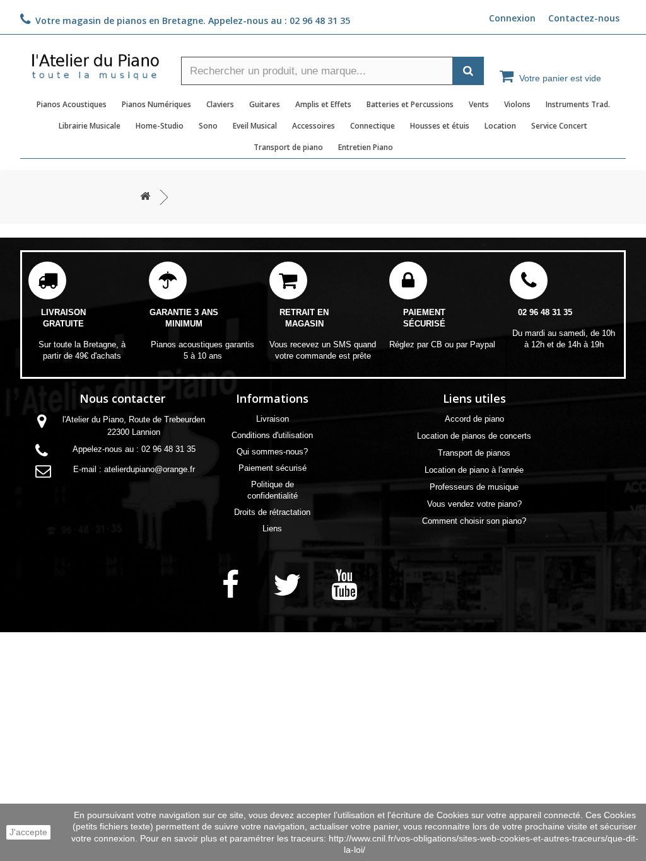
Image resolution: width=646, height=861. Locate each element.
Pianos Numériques (156, 104)
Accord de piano (474, 419)
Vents (479, 104)
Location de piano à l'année (474, 470)
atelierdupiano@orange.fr (149, 469)
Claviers (220, 104)
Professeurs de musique (474, 487)
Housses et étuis (439, 125)
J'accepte (28, 832)
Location (500, 125)
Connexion (512, 18)
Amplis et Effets (323, 104)
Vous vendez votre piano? (474, 504)
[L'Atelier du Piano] (96, 63)
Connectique (372, 125)
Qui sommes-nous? (272, 451)
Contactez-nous (584, 18)
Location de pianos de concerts (474, 436)
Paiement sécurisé (272, 468)
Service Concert (559, 125)
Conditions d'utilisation (272, 435)
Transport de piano (288, 147)
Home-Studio (160, 125)
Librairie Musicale (89, 125)
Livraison (272, 419)
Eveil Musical (255, 125)
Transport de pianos (474, 453)
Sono (208, 125)
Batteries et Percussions (410, 104)
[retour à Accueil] (145, 197)
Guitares (264, 104)
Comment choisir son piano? (474, 521)
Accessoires (313, 125)
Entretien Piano (365, 147)
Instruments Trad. (578, 104)
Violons (517, 104)
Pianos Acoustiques (72, 104)
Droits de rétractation (272, 512)
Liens (272, 528)
